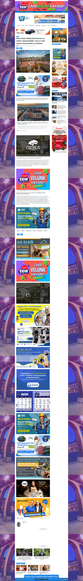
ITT (54, 577)
